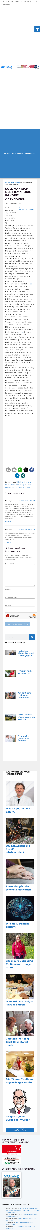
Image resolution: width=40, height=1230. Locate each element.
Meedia (14, 487)
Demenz (27, 482)
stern (20, 487)
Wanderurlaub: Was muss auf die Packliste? (26, 717)
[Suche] (32, 637)
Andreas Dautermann (14, 1210)
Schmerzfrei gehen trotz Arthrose (23, 738)
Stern (21, 332)
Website (8, 605)
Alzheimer (20, 482)
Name (7, 589)
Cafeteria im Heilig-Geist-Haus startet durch (18, 1042)
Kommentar (10, 563)
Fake (7, 485)
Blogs (12, 182)
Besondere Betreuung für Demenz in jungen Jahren (19, 964)
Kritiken (8, 487)
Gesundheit (30, 153)
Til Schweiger (28, 487)
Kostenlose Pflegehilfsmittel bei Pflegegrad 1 (26, 653)
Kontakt (11, 1)
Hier (30, 284)
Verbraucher (17, 153)
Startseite (7, 182)
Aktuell (7, 153)
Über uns (4, 1)
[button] (8, 469)
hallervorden (14, 485)
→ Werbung (5, 4)
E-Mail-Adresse (11, 597)
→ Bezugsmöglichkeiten (23, 1)
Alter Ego (17, 182)
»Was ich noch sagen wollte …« (25, 672)
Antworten (8, 521)
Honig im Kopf (25, 485)
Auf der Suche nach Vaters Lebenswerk (24, 695)
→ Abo (35, 1)
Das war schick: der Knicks (29, 1208)
